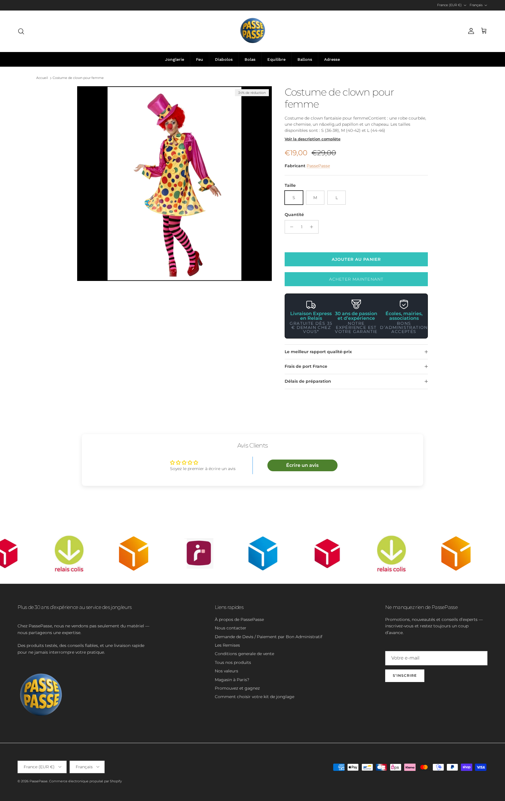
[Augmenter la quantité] (313, 226)
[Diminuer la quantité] (290, 226)
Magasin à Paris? (232, 679)
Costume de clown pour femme (78, 78)
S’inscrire (405, 675)
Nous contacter (230, 628)
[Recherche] (21, 31)
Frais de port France (306, 366)
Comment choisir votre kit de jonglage (254, 696)
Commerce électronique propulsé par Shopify (85, 781)
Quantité (294, 214)
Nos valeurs (226, 671)
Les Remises (227, 645)
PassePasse (318, 165)
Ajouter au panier (356, 259)
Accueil (42, 78)
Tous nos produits (233, 662)
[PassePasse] (253, 31)
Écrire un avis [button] (302, 465)
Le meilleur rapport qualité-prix (318, 351)
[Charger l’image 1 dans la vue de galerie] (174, 183)
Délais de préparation (308, 381)
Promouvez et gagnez (237, 688)
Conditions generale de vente (244, 653)
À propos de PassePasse (239, 619)
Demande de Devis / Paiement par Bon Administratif (268, 636)
